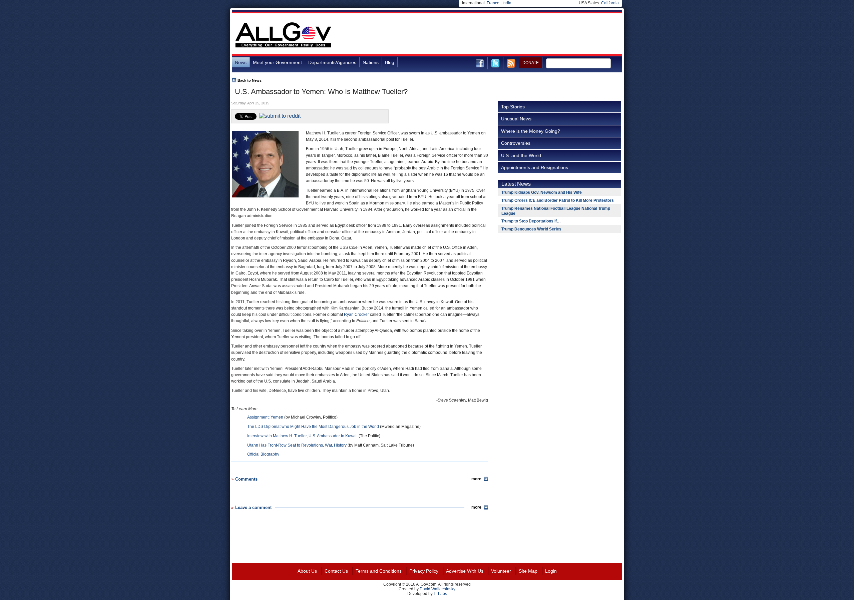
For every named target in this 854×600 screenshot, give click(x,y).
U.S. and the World (521, 155)
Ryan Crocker (356, 314)
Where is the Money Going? (530, 131)
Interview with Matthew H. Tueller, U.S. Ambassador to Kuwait (302, 436)
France (493, 3)
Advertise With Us (464, 571)
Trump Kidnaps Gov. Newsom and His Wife (541, 192)
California (610, 3)
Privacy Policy (423, 571)
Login (551, 571)
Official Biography (263, 454)
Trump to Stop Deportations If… (531, 221)
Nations (371, 62)
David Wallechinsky (437, 589)
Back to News (250, 80)
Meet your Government (277, 62)
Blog (389, 62)
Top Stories (513, 106)
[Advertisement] (500, 35)
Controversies (515, 143)
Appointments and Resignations (534, 167)
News (241, 62)
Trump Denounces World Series (531, 229)
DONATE (530, 62)
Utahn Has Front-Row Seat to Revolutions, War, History (297, 445)
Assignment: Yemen (265, 417)
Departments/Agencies (332, 62)
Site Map (528, 571)
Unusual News (516, 118)
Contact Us (336, 571)
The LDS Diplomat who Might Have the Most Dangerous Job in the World (313, 426)
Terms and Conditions (379, 571)
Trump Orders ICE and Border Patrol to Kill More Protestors (557, 200)
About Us (307, 571)
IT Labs (440, 593)
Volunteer (501, 571)
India (506, 3)
